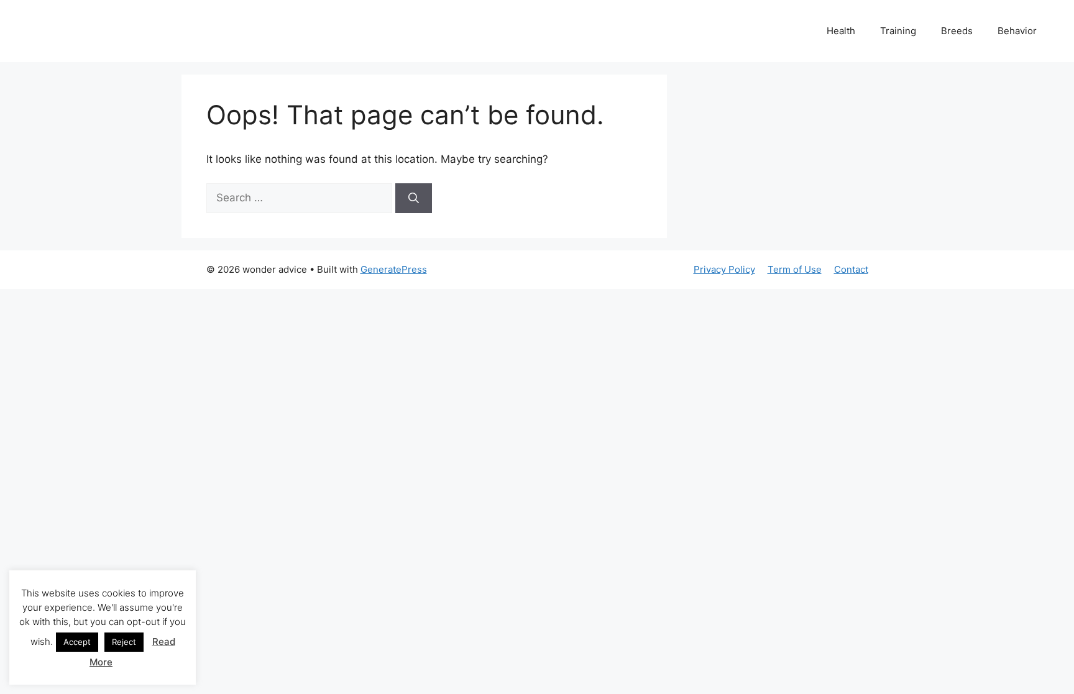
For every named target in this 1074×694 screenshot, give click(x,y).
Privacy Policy (724, 269)
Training (898, 31)
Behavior (1017, 31)
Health (841, 31)
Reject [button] (124, 642)
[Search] (413, 198)
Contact (851, 269)
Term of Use (795, 269)
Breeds (957, 31)
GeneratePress (393, 269)
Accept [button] (77, 642)
